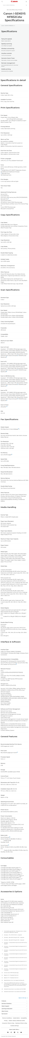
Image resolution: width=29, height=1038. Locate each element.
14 (18, 428)
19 (8, 845)
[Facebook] (7, 1032)
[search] (2, 2)
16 (16, 664)
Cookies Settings (14, 1025)
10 (6, 385)
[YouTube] (21, 1032)
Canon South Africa (14, 1029)
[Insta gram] (11, 1032)
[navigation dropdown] (26, 2)
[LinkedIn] (14, 1032)
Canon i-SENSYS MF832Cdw (7, 25)
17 (17, 752)
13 (6, 406)
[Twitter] (17, 1032)
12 (6, 400)
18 (9, 837)
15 (11, 454)
